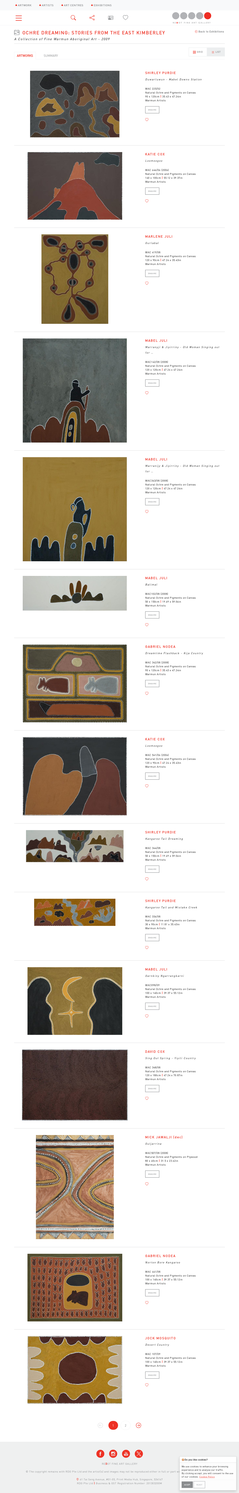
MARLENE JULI (159, 236)
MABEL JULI (156, 340)
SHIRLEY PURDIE (160, 73)
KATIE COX (155, 154)
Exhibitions (103, 5)
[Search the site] (73, 17)
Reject (199, 1485)
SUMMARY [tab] (51, 56)
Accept (187, 1485)
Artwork (25, 5)
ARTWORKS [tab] (25, 56)
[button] (147, 120)
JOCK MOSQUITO (160, 1338)
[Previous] (138, 1425)
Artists (48, 5)
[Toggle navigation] (19, 18)
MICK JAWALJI (164, 1137)
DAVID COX (155, 1051)
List (218, 51)
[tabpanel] (119, 752)
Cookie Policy (207, 1476)
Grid (199, 51)
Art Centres (73, 5)
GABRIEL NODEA (160, 646)
